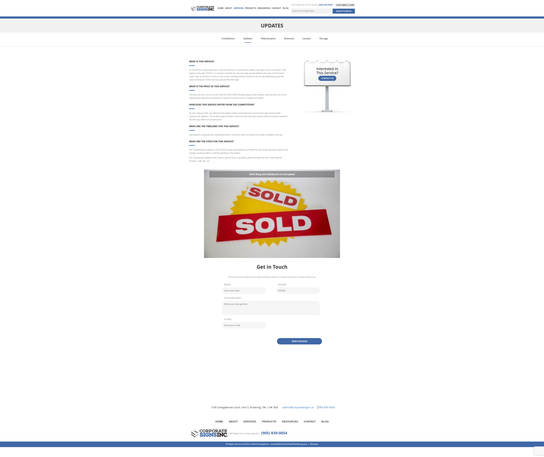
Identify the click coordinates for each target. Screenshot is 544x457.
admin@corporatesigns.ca (298, 407)
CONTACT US (327, 78)
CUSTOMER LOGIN (345, 5)
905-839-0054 (327, 407)
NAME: (227, 284)
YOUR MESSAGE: (233, 298)
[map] (210, 407)
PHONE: (282, 284)
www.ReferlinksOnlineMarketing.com (289, 444)
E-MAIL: (228, 319)
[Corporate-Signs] (203, 8)
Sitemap (314, 444)
